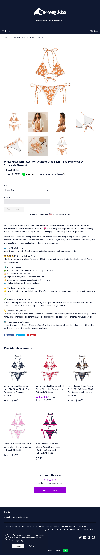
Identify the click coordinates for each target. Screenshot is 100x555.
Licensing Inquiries (53, 526)
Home (6, 37)
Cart (96, 31)
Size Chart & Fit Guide (59, 529)
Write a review (50, 490)
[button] (42, 397)
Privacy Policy (88, 529)
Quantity (7, 197)
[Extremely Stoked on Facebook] (84, 538)
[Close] (45, 531)
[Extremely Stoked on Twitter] (80, 538)
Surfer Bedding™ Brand (35, 526)
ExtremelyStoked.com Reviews (74, 526)
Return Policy (75, 529)
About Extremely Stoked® (14, 526)
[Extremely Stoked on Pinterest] (89, 538)
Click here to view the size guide (20, 288)
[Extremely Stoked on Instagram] (93, 538)
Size (5, 185)
